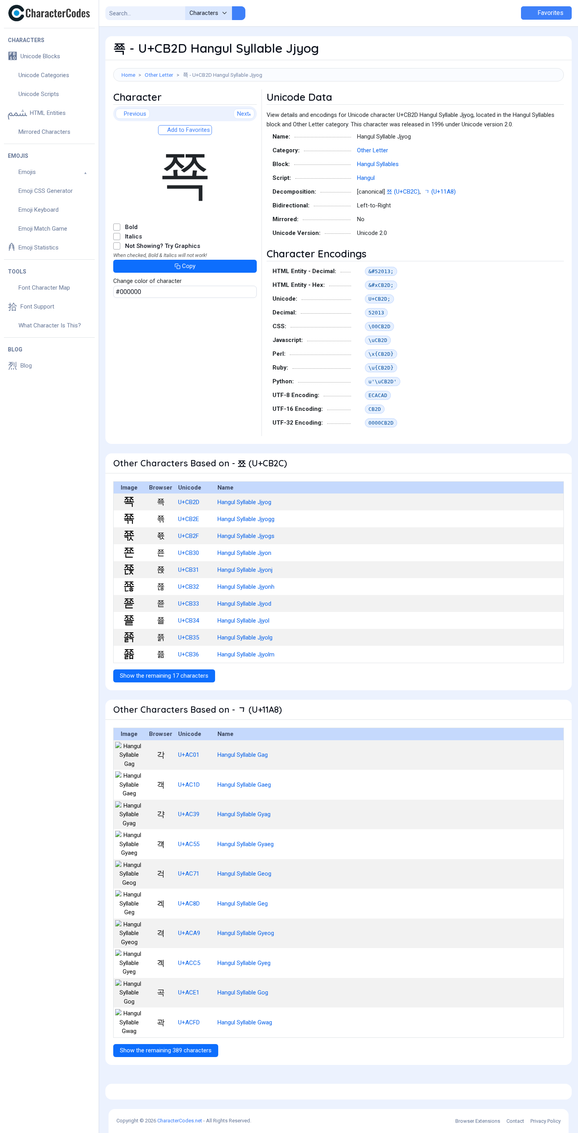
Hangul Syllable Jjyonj (244, 569)
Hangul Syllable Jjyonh (245, 586)
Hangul (366, 177)
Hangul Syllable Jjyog (244, 502)
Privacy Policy (545, 1121)
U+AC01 (188, 754)
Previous (135, 113)
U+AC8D (189, 903)
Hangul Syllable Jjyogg (245, 519)
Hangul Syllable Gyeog (245, 933)
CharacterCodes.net (179, 1121)
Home (128, 75)
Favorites (549, 13)
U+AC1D (189, 784)
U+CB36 (188, 654)
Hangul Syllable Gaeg (244, 784)
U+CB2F (188, 536)
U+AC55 (188, 844)
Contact (515, 1121)
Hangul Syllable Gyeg (244, 963)
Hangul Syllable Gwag (244, 1022)
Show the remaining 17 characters (164, 675)
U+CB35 (188, 637)
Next (243, 113)
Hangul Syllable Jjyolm (245, 654)
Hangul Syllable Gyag (244, 814)
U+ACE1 (188, 992)
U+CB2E (188, 519)
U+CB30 (188, 552)
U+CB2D (188, 502)
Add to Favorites (188, 129)
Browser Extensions (477, 1121)
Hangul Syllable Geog (244, 873)
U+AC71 (188, 873)
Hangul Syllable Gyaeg (245, 844)
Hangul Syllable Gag (242, 754)
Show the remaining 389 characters (166, 1050)
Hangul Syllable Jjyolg (244, 637)
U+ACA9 (189, 933)
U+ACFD (189, 1022)
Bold (131, 227)
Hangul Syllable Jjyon (244, 552)
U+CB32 (188, 586)
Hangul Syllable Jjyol (243, 620)
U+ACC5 (189, 963)
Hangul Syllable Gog (242, 992)
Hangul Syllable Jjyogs (245, 536)
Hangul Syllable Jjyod (244, 603)
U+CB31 (188, 569)
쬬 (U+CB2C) (403, 191)
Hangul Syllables (378, 164)
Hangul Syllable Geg (242, 903)
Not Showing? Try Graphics (162, 246)
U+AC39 (188, 814)
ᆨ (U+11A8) (440, 191)
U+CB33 (188, 603)
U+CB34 (188, 620)
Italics (133, 236)
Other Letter (159, 75)
